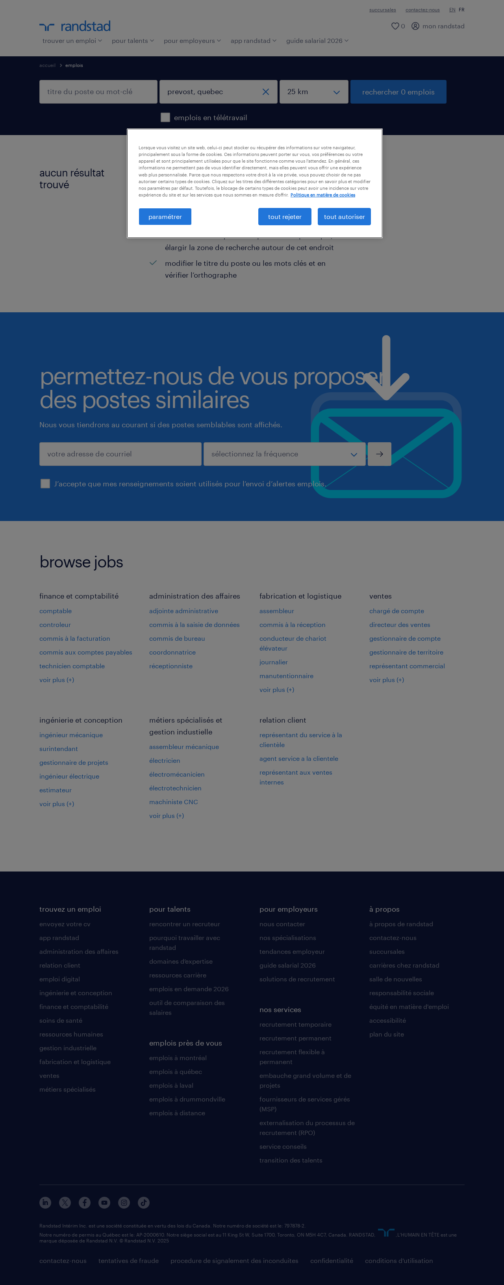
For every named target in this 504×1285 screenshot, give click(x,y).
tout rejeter (285, 216)
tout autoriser (344, 216)
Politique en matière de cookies (323, 194)
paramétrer (165, 216)
